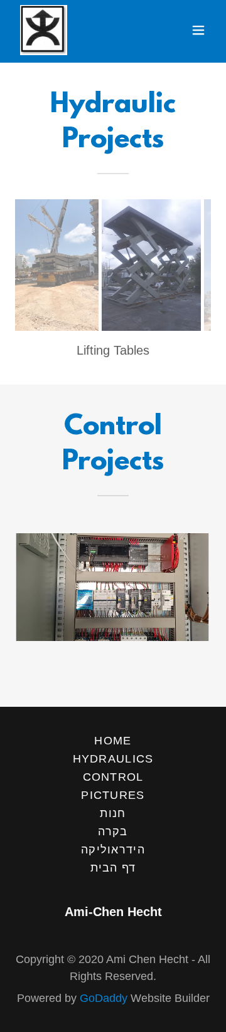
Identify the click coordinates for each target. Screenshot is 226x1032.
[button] (198, 30)
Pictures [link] (112, 795)
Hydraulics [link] (113, 759)
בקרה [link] (112, 831)
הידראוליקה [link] (113, 849)
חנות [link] (113, 813)
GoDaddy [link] (103, 998)
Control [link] (113, 777)
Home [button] (112, 740)
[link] (43, 30)
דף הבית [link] (113, 868)
